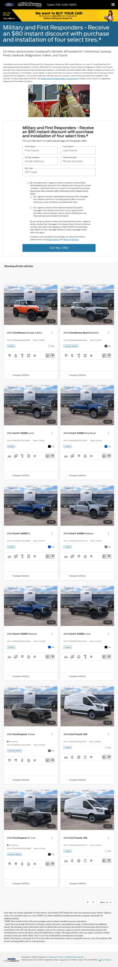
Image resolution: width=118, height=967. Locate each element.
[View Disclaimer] (35, 355)
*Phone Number (69, 157)
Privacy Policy (52, 239)
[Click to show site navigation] (113, 4)
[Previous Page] (87, 902)
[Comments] (47, 355)
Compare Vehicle (20, 375)
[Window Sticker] (52, 355)
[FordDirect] (11, 959)
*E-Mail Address (32, 157)
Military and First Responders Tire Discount (59, 78)
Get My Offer (59, 248)
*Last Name (67, 146)
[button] (54, 304)
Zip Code (29, 168)
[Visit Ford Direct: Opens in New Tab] (105, 960)
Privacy (60, 957)
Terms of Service (71, 239)
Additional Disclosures (74, 957)
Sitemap (52, 957)
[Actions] (52, 332)
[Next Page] (93, 902)
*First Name (30, 146)
